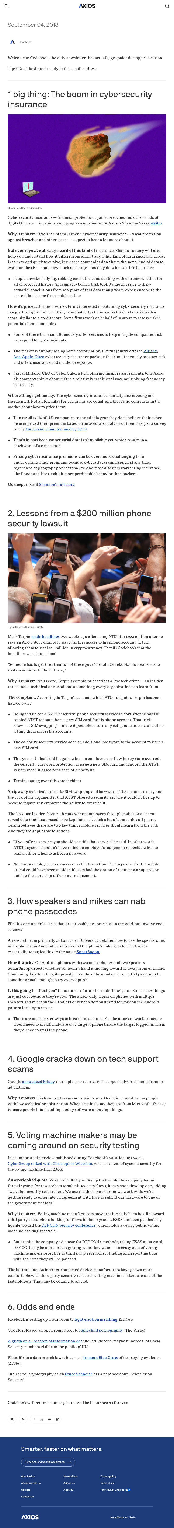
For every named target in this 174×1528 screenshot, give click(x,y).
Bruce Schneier (78, 1374)
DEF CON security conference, (69, 1225)
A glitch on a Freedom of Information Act (45, 1341)
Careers (25, 1490)
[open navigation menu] (6, 5)
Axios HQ (68, 1490)
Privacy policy (108, 1476)
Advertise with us (31, 1483)
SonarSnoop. (88, 952)
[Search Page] (167, 5)
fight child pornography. (101, 1330)
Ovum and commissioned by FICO (56, 429)
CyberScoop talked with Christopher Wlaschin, (51, 1164)
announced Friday (38, 1082)
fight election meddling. (96, 1320)
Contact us (27, 1496)
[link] (12, 1419)
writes (156, 223)
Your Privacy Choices (112, 1490)
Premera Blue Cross (100, 1358)
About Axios (28, 1476)
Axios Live (69, 1483)
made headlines (45, 637)
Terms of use (107, 1483)
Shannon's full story (56, 485)
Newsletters (70, 1476)
